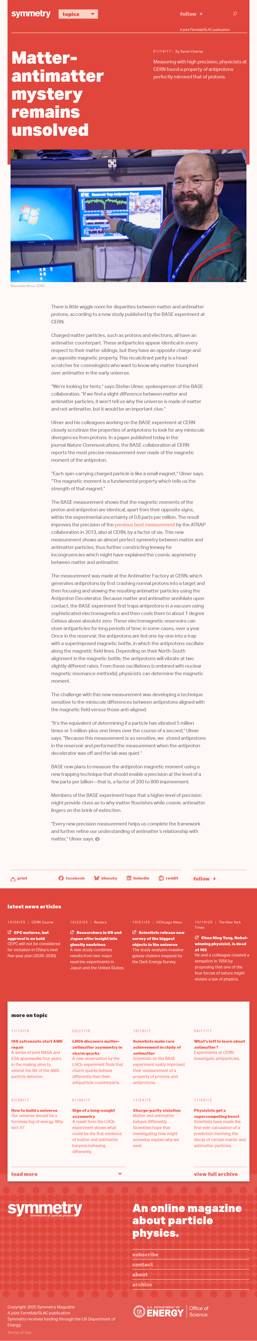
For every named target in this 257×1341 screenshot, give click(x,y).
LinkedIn (141, 878)
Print (22, 878)
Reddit (171, 878)
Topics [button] (70, 14)
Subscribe (145, 1254)
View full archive (216, 1173)
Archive (142, 1284)
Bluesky (109, 878)
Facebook (75, 878)
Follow (188, 13)
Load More (24, 1173)
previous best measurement (145, 525)
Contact (142, 1264)
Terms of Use (20, 1333)
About (140, 1274)
